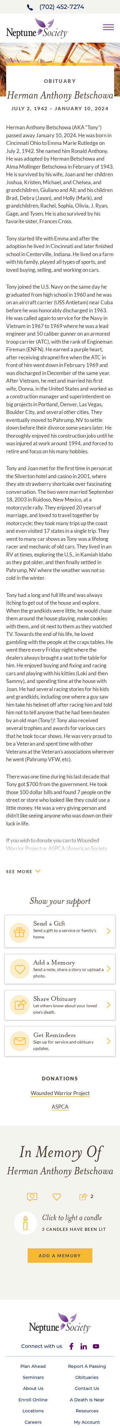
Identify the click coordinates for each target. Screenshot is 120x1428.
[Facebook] (71, 1346)
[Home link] (37, 27)
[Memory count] (32, 1196)
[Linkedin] (84, 1346)
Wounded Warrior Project (60, 1093)
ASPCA (60, 1106)
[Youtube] (96, 1346)
